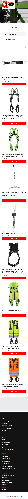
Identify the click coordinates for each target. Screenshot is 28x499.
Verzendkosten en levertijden (8, 475)
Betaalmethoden (5, 473)
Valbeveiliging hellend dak (8, 449)
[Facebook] (5, 489)
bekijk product (14, 84)
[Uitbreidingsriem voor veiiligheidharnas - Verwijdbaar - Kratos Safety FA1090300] (14, 62)
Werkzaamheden (5, 447)
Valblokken (4, 437)
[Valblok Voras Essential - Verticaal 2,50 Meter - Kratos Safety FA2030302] (14, 217)
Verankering (4, 446)
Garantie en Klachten (6, 479)
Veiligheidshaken (6, 441)
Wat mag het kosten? (10, 40)
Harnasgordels (5, 423)
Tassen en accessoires (7, 432)
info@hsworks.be (6, 461)
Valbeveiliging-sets (6, 435)
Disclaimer (4, 484)
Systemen (4, 430)
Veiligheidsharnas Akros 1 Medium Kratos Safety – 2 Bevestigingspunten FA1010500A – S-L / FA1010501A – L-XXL (13, 116)
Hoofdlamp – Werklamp (7, 425)
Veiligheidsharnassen (7, 442)
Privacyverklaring (6, 480)
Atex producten (5, 420)
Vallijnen (3, 439)
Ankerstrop (4, 418)
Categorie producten (10, 34)
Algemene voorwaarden (7, 482)
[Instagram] (2, 489)
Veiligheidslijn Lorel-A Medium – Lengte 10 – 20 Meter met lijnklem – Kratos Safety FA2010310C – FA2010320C (14, 194)
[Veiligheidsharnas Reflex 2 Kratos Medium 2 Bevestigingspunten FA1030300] (14, 369)
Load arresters (5, 427)
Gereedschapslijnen (6, 421)
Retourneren (4, 477)
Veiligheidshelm (5, 444)
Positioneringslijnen (6, 428)
